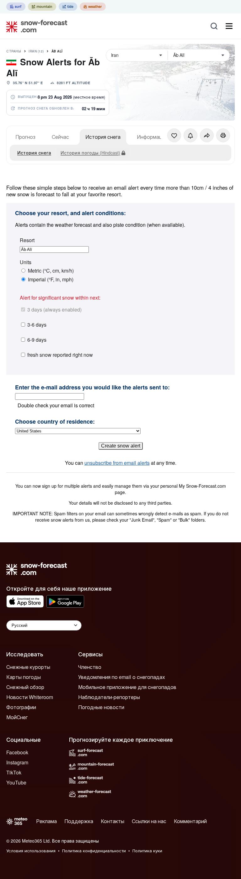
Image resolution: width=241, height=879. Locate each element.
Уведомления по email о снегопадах (121, 677)
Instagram (17, 762)
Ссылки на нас (149, 821)
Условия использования (31, 851)
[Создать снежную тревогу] (190, 135)
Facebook (17, 752)
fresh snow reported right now (60, 354)
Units (25, 262)
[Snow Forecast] (34, 26)
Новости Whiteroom (29, 697)
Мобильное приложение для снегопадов (127, 687)
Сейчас (60, 136)
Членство (89, 666)
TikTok (13, 772)
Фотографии (21, 707)
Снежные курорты (28, 666)
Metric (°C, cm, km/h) (51, 271)
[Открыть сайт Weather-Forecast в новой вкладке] (93, 7)
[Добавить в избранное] (174, 135)
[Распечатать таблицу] (223, 135)
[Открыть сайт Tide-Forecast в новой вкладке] (68, 7)
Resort (27, 240)
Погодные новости (101, 707)
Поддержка (78, 821)
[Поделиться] (207, 135)
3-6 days (36, 324)
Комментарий (190, 821)
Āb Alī (57, 51)
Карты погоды (23, 677)
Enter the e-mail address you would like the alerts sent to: (92, 387)
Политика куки (147, 851)
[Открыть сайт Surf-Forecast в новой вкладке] (15, 7)
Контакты (112, 821)
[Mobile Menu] (229, 26)
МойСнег (17, 717)
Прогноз (25, 136)
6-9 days (36, 339)
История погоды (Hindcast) (90, 152)
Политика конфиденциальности (94, 851)
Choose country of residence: (55, 422)
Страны (13, 51)
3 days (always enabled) (54, 309)
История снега (102, 136)
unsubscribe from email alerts (117, 462)
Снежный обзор (25, 687)
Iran (36, 51)
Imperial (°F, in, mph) (50, 279)
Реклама (46, 821)
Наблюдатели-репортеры (109, 697)
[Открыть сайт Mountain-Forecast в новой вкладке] (42, 7)
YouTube (16, 782)
